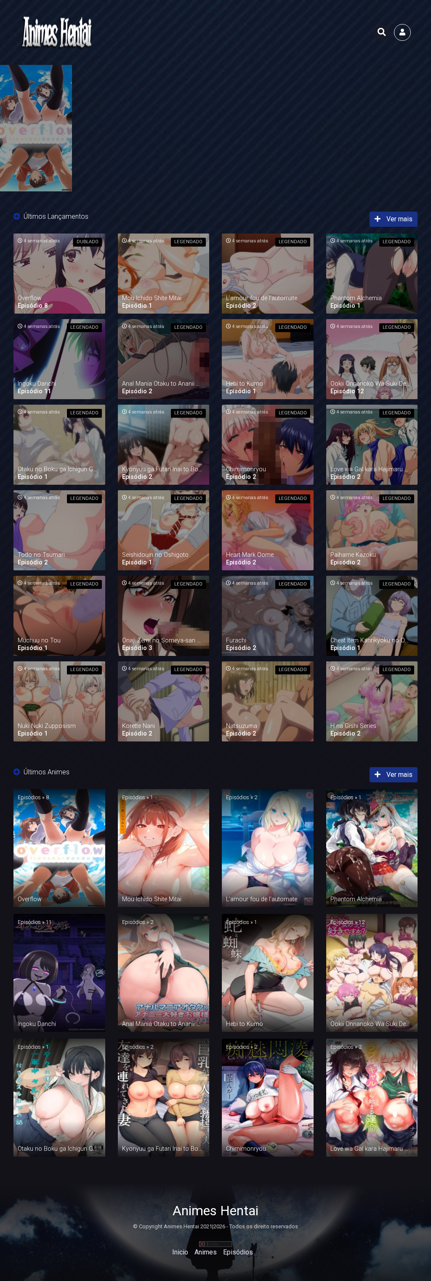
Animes (205, 1252)
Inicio (180, 1252)
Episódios (238, 1252)
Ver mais (398, 219)
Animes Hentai (215, 1211)
